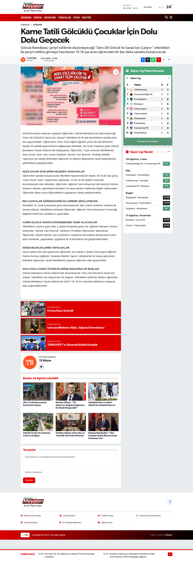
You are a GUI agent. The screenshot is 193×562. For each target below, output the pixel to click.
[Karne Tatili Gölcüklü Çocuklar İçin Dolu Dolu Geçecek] (71, 96)
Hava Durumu (69, 516)
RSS (26, 535)
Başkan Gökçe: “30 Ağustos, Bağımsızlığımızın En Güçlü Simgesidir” (70, 405)
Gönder (29, 480)
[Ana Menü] (171, 18)
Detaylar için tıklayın (147, 141)
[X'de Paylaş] (147, 59)
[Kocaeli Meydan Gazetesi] (33, 7)
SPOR (76, 17)
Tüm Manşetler (31, 523)
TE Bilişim (45, 360)
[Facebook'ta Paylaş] (143, 59)
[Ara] (167, 18)
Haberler (25, 25)
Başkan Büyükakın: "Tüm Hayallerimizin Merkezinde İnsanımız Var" (102, 435)
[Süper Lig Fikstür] (168, 152)
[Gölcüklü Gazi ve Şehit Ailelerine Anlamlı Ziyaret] (103, 391)
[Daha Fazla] (158, 59)
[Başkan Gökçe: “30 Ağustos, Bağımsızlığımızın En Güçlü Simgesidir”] (71, 391)
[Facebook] (170, 502)
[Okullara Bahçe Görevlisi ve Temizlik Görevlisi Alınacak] (71, 422)
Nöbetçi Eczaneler (32, 516)
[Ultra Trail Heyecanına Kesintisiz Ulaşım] (38, 391)
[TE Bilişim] (30, 362)
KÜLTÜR (86, 17)
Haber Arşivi (106, 523)
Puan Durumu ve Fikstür (150, 516)
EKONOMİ (50, 17)
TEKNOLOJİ (64, 17)
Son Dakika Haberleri (71, 523)
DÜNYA (38, 17)
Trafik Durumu (107, 516)
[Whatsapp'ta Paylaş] (153, 59)
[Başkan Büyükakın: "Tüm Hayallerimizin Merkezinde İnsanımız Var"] (103, 422)
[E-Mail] (41, 367)
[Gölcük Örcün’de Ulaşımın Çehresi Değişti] (38, 422)
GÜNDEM (26, 17)
